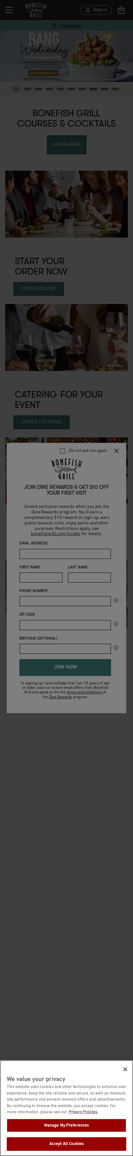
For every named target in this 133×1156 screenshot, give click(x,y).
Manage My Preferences (66, 1125)
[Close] (125, 1069)
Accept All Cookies (66, 1144)
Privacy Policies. (83, 1112)
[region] (66, 1108)
